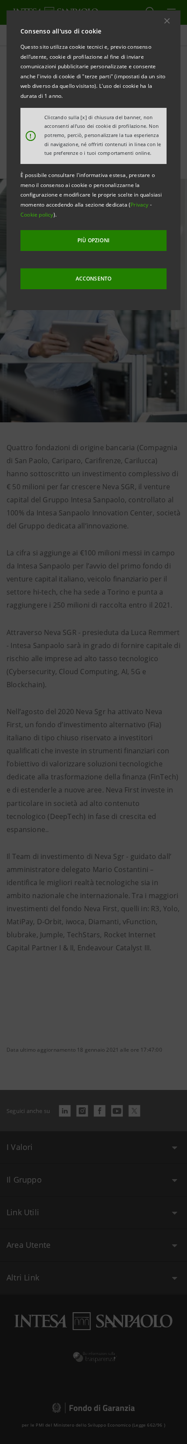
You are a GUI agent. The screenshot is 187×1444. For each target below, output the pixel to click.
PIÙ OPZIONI (93, 240)
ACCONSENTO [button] (94, 278)
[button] (167, 20)
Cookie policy (36, 214)
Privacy (140, 204)
